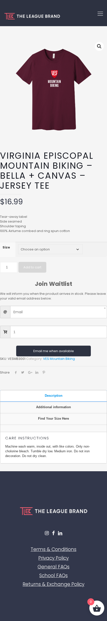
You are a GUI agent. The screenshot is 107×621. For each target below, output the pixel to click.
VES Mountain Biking (59, 358)
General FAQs (53, 566)
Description (53, 395)
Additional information (53, 407)
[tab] (53, 396)
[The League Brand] (53, 16)
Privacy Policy (53, 558)
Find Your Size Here (53, 418)
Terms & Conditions (53, 549)
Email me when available (53, 351)
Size (6, 247)
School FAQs (53, 575)
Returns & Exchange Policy (53, 584)
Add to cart (32, 267)
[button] (99, 46)
